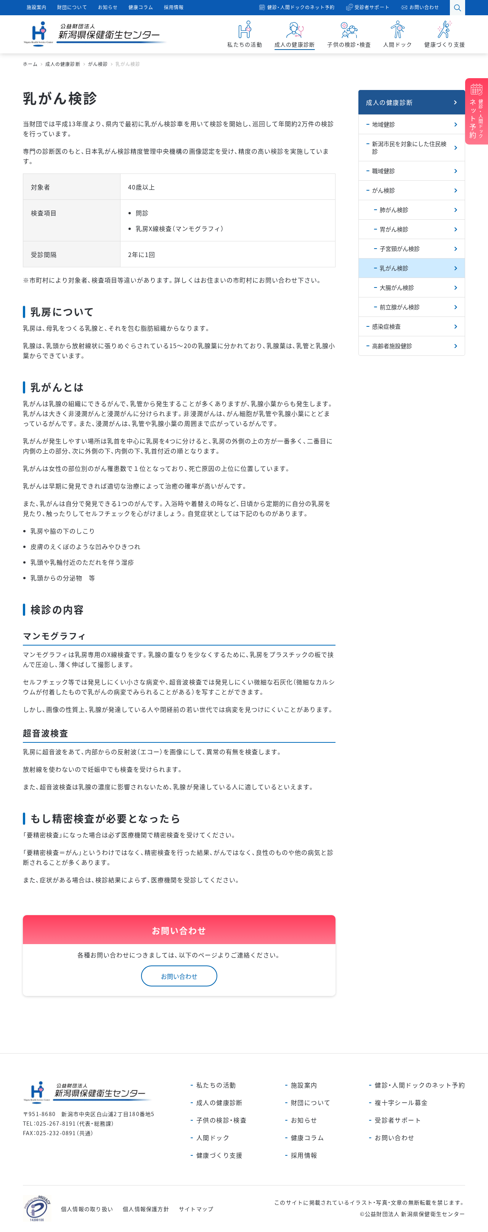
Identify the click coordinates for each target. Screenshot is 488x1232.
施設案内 (37, 7)
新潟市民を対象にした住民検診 (409, 147)
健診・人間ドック (476, 119)
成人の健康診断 (389, 102)
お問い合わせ (424, 7)
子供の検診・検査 (221, 1119)
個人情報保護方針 (146, 1209)
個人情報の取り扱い (87, 1209)
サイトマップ (196, 1209)
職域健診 (383, 171)
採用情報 (174, 7)
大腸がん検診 (397, 287)
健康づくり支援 (219, 1155)
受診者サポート (372, 7)
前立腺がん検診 (400, 307)
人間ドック (213, 1137)
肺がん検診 (394, 210)
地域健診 (383, 124)
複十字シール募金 (401, 1102)
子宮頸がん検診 (400, 248)
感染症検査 (386, 326)
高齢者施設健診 (392, 346)
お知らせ (108, 7)
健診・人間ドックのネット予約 (301, 7)
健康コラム (140, 7)
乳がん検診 (394, 268)
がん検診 (383, 190)
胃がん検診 (394, 229)
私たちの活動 (216, 1084)
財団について (72, 7)
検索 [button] (457, 7)
